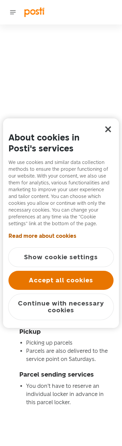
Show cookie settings (61, 257)
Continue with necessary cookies (61, 306)
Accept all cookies (61, 280)
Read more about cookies (42, 236)
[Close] (108, 129)
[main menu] (12, 12)
